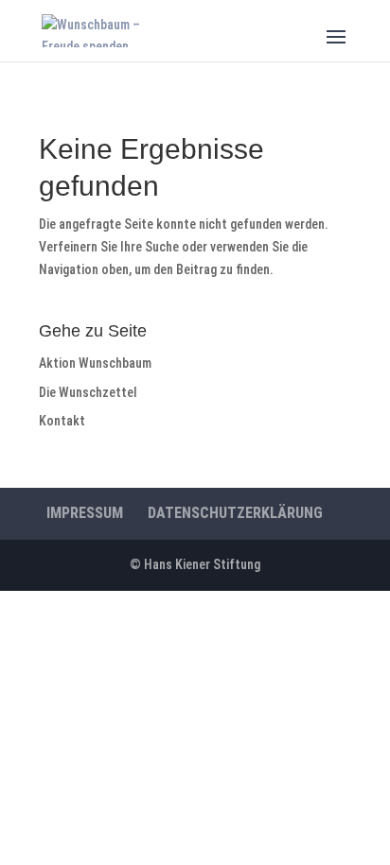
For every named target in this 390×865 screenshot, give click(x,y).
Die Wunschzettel (88, 392)
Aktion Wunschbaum (95, 363)
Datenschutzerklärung (235, 513)
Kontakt (62, 420)
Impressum (84, 513)
